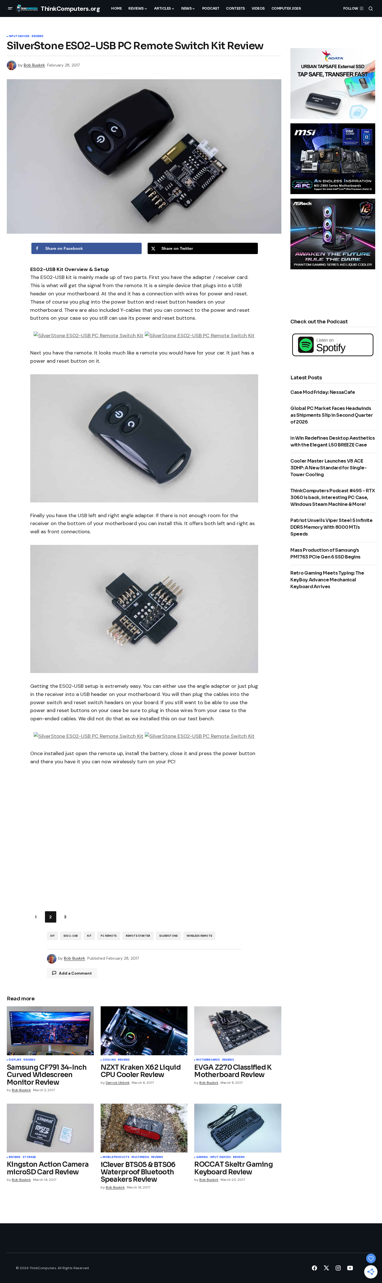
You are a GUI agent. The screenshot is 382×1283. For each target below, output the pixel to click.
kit (89, 936)
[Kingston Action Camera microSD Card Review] (50, 1128)
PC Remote (109, 936)
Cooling (109, 1060)
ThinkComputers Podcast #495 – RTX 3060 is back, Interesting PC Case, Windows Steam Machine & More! (332, 497)
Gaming (202, 1157)
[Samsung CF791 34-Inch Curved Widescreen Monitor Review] (50, 1030)
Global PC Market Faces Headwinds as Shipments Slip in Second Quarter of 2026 (331, 415)
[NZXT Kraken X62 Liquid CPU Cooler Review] (144, 1030)
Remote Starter (138, 936)
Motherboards (208, 1060)
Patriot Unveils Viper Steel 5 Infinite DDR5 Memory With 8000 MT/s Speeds (331, 527)
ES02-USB (71, 936)
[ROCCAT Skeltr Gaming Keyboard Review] (237, 1128)
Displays (15, 1060)
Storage (29, 1157)
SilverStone (168, 936)
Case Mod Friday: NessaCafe (322, 392)
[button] (10, 8)
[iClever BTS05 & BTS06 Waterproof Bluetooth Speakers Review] (144, 1128)
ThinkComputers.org (70, 9)
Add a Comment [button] (75, 973)
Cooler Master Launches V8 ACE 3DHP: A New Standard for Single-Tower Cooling (328, 468)
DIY (52, 936)
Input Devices (19, 36)
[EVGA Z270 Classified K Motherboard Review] (237, 1030)
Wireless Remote (199, 936)
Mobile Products (116, 1157)
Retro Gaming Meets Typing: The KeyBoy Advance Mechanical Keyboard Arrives (327, 580)
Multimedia (140, 1157)
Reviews (37, 36)
